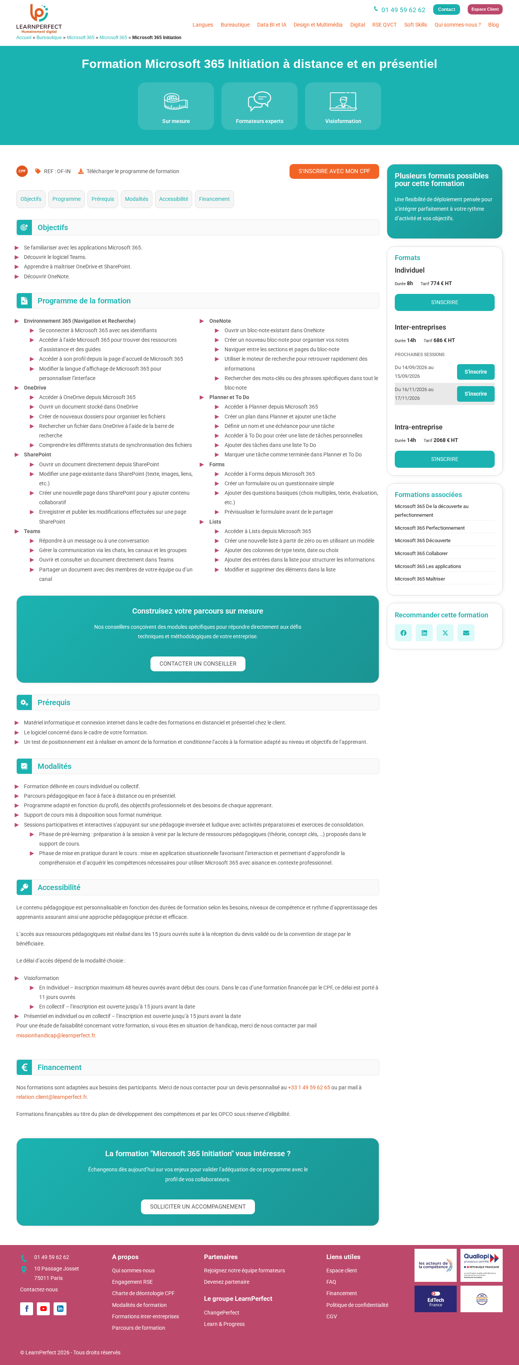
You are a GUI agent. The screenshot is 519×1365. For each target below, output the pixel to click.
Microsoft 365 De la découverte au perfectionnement (431, 510)
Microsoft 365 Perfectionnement (430, 528)
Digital (357, 25)
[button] (403, 632)
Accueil (24, 37)
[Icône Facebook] (26, 1308)
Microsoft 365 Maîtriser (420, 579)
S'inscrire (444, 302)
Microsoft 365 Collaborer (421, 553)
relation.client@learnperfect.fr (51, 1097)
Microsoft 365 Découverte (423, 540)
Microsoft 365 (81, 37)
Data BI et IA (271, 25)
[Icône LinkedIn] (60, 1308)
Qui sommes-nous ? (458, 25)
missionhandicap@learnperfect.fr (55, 1035)
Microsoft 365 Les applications (428, 566)
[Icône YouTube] (43, 1308)
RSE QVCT (384, 25)
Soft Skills (415, 25)
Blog (493, 25)
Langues (203, 25)
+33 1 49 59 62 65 (309, 1087)
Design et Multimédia (318, 25)
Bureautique (235, 25)
